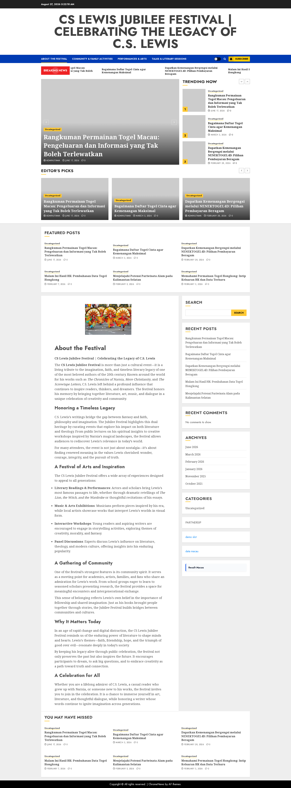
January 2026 (193, 469)
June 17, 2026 (72, 160)
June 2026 (191, 447)
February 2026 (194, 461)
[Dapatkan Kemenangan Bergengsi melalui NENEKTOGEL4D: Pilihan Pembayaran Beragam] (194, 126)
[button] (225, 59)
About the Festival (54, 58)
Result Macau (196, 567)
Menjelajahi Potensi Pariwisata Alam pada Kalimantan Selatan (143, 277)
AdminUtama (53, 160)
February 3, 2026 (193, 284)
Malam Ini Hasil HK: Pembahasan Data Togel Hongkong (225, 153)
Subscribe (241, 58)
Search (193, 302)
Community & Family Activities (92, 58)
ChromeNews (156, 784)
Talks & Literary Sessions (169, 58)
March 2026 (193, 454)
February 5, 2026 (125, 284)
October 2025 (194, 484)
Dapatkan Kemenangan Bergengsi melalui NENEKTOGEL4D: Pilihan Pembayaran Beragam (225, 127)
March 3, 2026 (219, 108)
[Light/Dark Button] (217, 59)
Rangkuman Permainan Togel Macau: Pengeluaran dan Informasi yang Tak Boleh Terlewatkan (101, 145)
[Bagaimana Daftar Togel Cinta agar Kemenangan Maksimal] (194, 100)
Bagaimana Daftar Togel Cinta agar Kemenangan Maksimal (225, 100)
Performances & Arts (132, 58)
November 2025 (195, 476)
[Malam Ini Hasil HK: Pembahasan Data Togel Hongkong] (194, 152)
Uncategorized (52, 129)
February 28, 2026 (221, 137)
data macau (191, 551)
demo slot (191, 537)
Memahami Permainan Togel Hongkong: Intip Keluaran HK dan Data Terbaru (213, 277)
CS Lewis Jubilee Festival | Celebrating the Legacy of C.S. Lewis (145, 31)
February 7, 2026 (220, 161)
